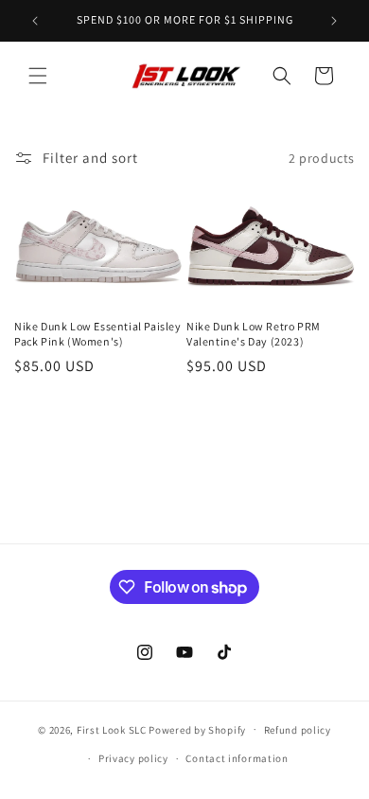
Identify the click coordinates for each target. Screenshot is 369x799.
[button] (38, 76)
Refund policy (297, 730)
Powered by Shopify (197, 729)
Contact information (236, 758)
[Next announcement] (334, 21)
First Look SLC (112, 729)
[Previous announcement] (35, 21)
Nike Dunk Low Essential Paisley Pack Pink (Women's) (98, 333)
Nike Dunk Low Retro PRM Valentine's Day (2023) (253, 333)
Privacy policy (133, 758)
